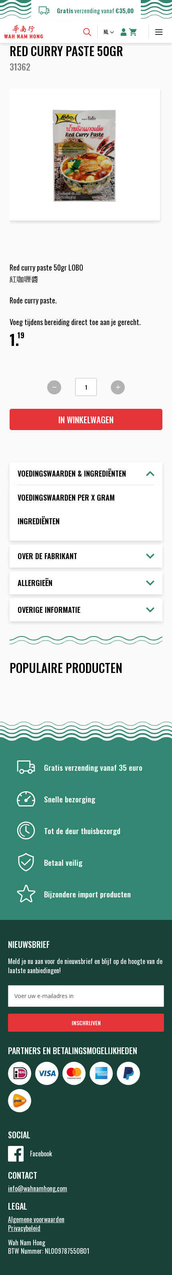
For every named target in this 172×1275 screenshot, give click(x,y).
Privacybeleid (24, 1228)
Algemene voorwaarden (36, 1219)
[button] (110, 32)
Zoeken (87, 32)
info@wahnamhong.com (37, 1188)
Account (124, 32)
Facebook (41, 1153)
